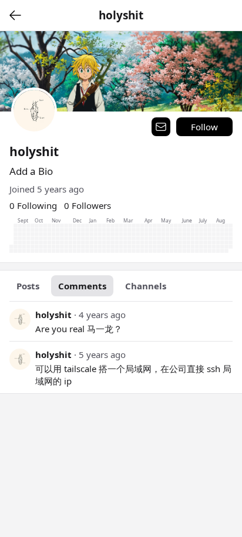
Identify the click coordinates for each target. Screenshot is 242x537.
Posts (27, 286)
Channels (145, 286)
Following (33, 205)
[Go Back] (15, 15)
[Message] (161, 126)
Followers (87, 205)
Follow (204, 127)
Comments (82, 286)
